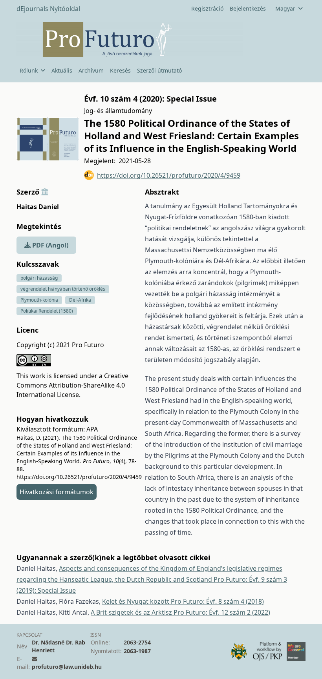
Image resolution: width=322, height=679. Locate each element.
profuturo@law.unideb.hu (67, 666)
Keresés (120, 70)
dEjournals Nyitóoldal (48, 8)
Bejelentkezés (248, 8)
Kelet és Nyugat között (136, 601)
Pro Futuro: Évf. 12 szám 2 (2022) (222, 612)
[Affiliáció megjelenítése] (44, 191)
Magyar (285, 8)
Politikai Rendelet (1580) (46, 311)
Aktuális (61, 70)
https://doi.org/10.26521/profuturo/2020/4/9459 (168, 175)
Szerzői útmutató (159, 70)
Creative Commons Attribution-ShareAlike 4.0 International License (72, 385)
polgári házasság (39, 278)
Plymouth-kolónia (39, 300)
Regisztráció (207, 8)
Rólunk (29, 70)
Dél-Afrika (80, 300)
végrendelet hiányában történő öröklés (62, 289)
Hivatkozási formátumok (56, 492)
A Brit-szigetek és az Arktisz (132, 612)
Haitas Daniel (37, 206)
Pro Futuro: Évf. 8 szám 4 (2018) (217, 601)
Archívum (91, 70)
